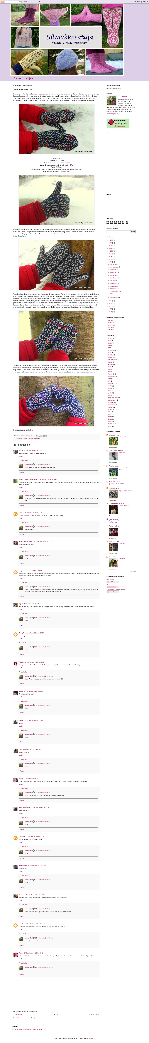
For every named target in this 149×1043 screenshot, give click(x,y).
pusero (110, 402)
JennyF (21, 633)
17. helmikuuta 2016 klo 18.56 (44, 850)
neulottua (37, 438)
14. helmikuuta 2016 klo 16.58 (44, 647)
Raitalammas (113, 466)
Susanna (22, 895)
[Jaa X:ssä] (42, 436)
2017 (110, 259)
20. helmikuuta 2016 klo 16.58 (44, 880)
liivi (109, 381)
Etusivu (18, 78)
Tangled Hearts (52, 163)
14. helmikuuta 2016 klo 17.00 (44, 676)
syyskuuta (113, 272)
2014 (110, 303)
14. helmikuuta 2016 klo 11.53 (47, 479)
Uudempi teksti (18, 1014)
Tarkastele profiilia (112, 114)
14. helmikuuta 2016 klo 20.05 (32, 749)
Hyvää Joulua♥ (123, 527)
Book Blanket (110, 579)
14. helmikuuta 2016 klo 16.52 (44, 495)
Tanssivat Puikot (114, 435)
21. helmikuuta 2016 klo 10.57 (36, 924)
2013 (110, 306)
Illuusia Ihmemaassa (26, 542)
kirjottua (110, 320)
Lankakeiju (28, 464)
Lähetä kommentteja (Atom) (26, 1018)
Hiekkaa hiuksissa (124, 505)
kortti (109, 367)
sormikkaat (111, 405)
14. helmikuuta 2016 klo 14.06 (42, 542)
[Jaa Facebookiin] (44, 436)
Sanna (21, 720)
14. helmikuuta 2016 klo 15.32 (34, 662)
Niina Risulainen (24, 807)
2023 (110, 243)
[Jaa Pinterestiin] (46, 436)
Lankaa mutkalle (114, 488)
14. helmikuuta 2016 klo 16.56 (44, 587)
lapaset (32, 438)
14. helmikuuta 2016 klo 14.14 (32, 571)
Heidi (20, 749)
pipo (109, 395)
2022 (110, 245)
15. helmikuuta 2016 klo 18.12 (44, 763)
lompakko (111, 383)
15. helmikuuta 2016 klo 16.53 (39, 807)
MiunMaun (22, 924)
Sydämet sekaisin (115, 291)
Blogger (90, 1038)
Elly (107, 584)
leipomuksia (112, 376)
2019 (110, 254)
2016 (22, 438)
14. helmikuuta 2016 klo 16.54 (44, 556)
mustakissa (23, 866)
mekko (110, 388)
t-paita (110, 409)
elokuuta (113, 275)
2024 (110, 240)
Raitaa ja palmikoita (124, 437)
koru (109, 369)
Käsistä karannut (114, 557)
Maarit (21, 691)
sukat (110, 407)
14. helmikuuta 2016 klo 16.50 (44, 464)
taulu (109, 414)
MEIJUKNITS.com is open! (116, 483)
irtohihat (110, 355)
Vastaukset (24, 460)
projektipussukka (113, 398)
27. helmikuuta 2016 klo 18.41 (33, 953)
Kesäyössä (122, 558)
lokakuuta (113, 270)
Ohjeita (30, 78)
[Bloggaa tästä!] (39, 436)
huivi (109, 352)
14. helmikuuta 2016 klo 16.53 (44, 526)
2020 (110, 251)
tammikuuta (114, 297)
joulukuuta (113, 264)
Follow (109, 133)
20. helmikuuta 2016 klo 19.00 (35, 895)
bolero (110, 338)
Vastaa (21, 456)
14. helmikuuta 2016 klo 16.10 (33, 691)
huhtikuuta (113, 286)
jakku (110, 357)
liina (109, 379)
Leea (20, 512)
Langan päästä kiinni (116, 450)
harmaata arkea (114, 541)
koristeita (111, 364)
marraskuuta (114, 267)
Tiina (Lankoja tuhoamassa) (28, 479)
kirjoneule (27, 438)
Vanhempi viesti (94, 1014)
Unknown (22, 836)
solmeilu (111, 327)
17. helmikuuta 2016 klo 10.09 (35, 836)
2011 (110, 312)
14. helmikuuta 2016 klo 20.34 (32, 778)
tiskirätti (110, 417)
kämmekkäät (112, 371)
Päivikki (21, 662)
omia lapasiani (40, 94)
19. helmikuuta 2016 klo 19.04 (37, 866)
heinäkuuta (114, 278)
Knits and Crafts (114, 481)
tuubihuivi (111, 424)
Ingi (20, 604)
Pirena (21, 953)
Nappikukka (122, 543)
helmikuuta (114, 289)
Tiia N (21, 450)
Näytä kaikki (133, 571)
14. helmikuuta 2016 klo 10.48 (32, 450)
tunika (110, 421)
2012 (110, 309)
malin (21, 778)
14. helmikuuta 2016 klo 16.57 (44, 618)
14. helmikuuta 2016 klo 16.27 (33, 720)
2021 (110, 248)
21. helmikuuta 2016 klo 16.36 (44, 909)
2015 (110, 301)
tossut (110, 419)
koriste (110, 362)
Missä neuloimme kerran (117, 504)
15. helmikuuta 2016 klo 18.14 (44, 792)
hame (110, 345)
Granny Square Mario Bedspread (116, 589)
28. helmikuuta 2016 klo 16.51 (44, 967)
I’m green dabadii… (114, 521)
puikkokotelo (112, 400)
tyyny (110, 426)
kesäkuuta (113, 280)
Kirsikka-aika (113, 519)
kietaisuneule (112, 359)
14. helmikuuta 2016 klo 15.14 (31, 604)
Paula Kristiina (114, 526)
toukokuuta (114, 283)
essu (109, 340)
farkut (110, 343)
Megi (20, 571)
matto (110, 386)
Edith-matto (113, 294)
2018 (110, 256)
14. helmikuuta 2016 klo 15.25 (34, 633)
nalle (109, 390)
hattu (109, 348)
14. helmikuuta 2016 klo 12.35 (32, 512)
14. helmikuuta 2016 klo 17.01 (44, 705)
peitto (110, 393)
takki (109, 412)
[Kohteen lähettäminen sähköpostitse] (37, 436)
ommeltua (111, 325)
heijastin (111, 350)
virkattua (111, 330)
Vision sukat (122, 452)
